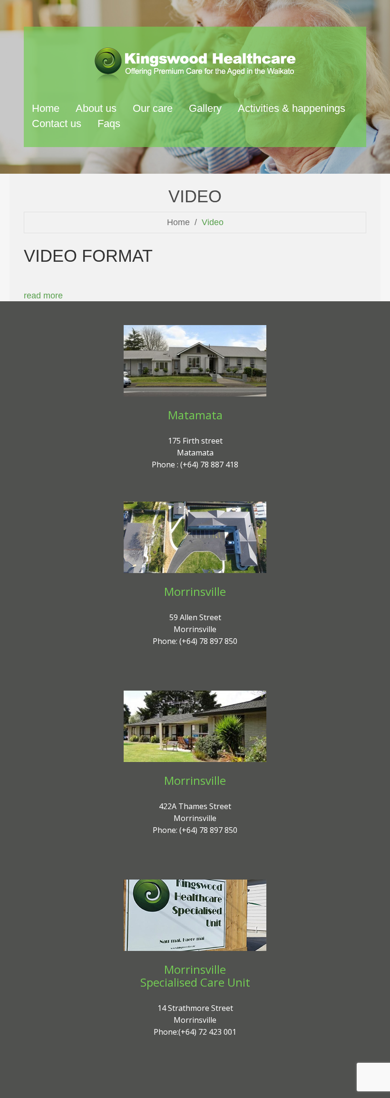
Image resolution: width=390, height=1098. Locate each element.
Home (178, 222)
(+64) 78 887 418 (209, 464)
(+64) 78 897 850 (208, 641)
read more (43, 295)
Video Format (88, 256)
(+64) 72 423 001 (207, 1032)
